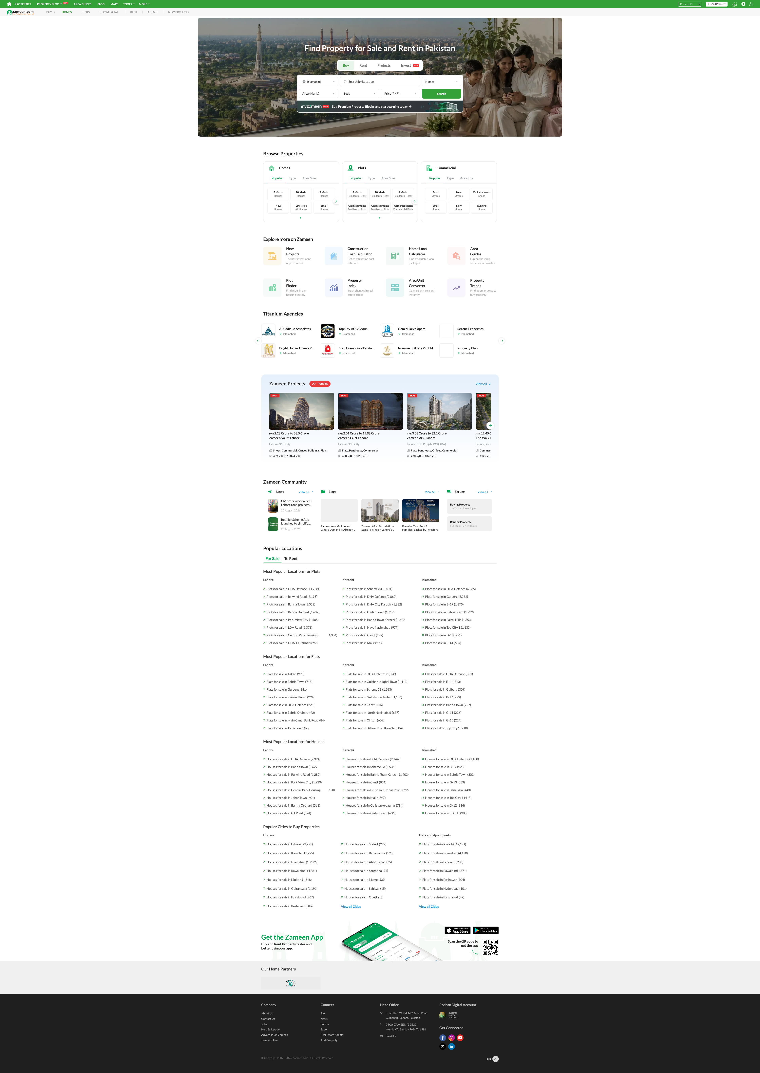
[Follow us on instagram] (452, 1041)
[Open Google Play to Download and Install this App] (486, 933)
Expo (324, 1029)
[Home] (9, 4)
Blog (100, 4)
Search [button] (441, 93)
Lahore (268, 580)
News (324, 1018)
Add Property (329, 1040)
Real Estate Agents (332, 1034)
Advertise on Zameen (274, 1034)
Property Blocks (52, 4)
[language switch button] (734, 4)
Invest (409, 65)
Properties (23, 4)
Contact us (268, 1018)
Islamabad (429, 580)
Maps (114, 4)
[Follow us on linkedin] (452, 1049)
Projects (384, 65)
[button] (318, 81)
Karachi (348, 580)
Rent (363, 65)
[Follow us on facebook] (443, 1041)
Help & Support (270, 1029)
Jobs (264, 1024)
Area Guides (82, 4)
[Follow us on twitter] (443, 1049)
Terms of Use (269, 1040)
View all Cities (351, 906)
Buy (346, 65)
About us (267, 1013)
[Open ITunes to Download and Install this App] (459, 933)
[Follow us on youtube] (461, 1041)
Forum (325, 1024)
